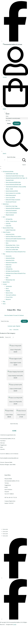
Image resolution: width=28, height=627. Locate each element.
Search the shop (14, 423)
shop (10, 329)
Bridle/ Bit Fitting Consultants (13, 199)
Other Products (6, 232)
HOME (14, 431)
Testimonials (9, 286)
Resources (8, 299)
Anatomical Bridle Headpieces (13, 208)
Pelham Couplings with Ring (12, 247)
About (7, 288)
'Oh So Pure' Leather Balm (12, 249)
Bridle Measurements (11, 195)
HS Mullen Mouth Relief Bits (12, 271)
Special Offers (6, 282)
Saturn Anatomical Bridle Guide (13, 182)
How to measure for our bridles (13, 193)
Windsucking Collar (10, 279)
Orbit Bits (8, 223)
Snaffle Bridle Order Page (12, 173)
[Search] (24, 159)
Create (14, 624)
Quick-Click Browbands (11, 212)
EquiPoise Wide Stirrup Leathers (13, 236)
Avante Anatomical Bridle (12, 191)
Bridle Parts (6, 204)
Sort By (2, 337)
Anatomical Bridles (10, 258)
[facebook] (15, 41)
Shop (4, 253)
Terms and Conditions (11, 295)
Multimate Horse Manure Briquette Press (16, 251)
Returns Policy (9, 292)
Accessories (8, 256)
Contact (5, 284)
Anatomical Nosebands (11, 210)
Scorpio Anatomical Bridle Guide (13, 184)
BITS (4, 217)
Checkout (16, 123)
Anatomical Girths (10, 234)
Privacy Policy (9, 297)
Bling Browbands (10, 214)
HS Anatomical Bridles (8, 171)
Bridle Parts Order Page (11, 206)
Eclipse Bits (8, 225)
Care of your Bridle (10, 197)
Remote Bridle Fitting (8, 227)
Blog (4, 301)
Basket (9, 123)
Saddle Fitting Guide (10, 230)
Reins (7, 243)
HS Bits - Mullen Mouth (11, 221)
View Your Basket (8, 315)
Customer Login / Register (14, 326)
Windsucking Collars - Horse (12, 245)
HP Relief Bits (9, 219)
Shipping (8, 290)
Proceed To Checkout (18, 315)
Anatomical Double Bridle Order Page (15, 175)
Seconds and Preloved (11, 201)
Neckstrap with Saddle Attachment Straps (15, 238)
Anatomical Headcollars (11, 240)
